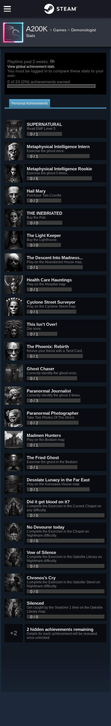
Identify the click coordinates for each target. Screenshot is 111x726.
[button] (55, 129)
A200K (38, 28)
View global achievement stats (30, 67)
